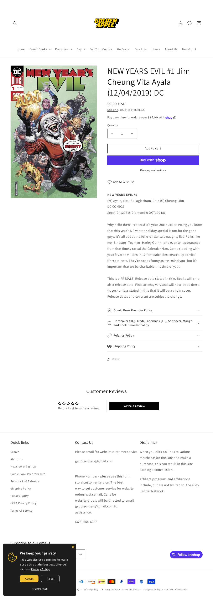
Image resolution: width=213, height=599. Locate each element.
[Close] (73, 547)
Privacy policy (110, 589)
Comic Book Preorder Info (27, 474)
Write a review (134, 406)
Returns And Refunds (24, 481)
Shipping (112, 109)
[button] (15, 23)
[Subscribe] (80, 554)
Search (15, 452)
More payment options (153, 170)
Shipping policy (152, 589)
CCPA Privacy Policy (23, 503)
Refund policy (90, 589)
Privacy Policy (19, 496)
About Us (16, 459)
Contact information (176, 589)
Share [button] (115, 359)
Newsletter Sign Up (23, 466)
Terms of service (130, 589)
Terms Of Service (21, 510)
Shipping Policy (20, 488)
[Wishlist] (189, 23)
